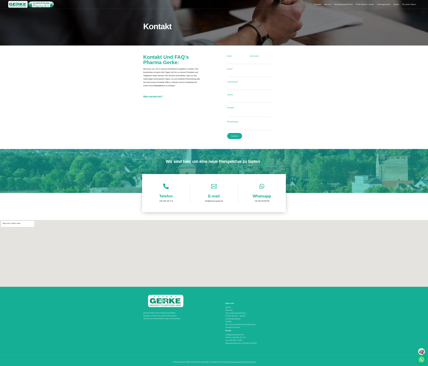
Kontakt (228, 322)
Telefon (230, 95)
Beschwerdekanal (248, 362)
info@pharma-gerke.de (234, 335)
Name (229, 56)
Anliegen (230, 108)
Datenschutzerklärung (231, 362)
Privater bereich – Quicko (235, 316)
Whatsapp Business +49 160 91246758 (241, 343)
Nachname (254, 56)
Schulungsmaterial (232, 319)
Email (230, 69)
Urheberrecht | (217, 362)
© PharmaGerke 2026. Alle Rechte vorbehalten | (191, 362)
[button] (421, 359)
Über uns (229, 310)
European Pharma (232, 327)
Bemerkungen (232, 122)
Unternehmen (232, 82)
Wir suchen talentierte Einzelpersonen (240, 324)
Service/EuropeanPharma (235, 313)
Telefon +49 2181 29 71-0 (235, 338)
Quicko (228, 307)
